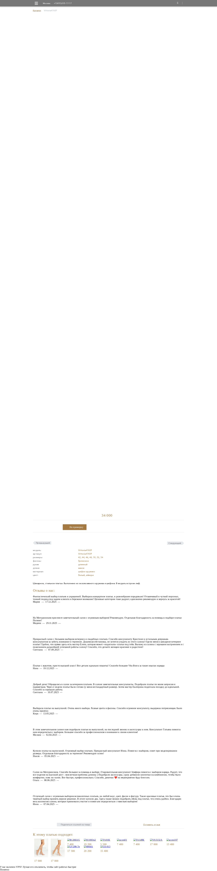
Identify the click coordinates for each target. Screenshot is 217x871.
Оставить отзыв (151, 824)
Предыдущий (43, 543)
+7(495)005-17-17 (63, 3)
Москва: (47, 3)
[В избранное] (47, 860)
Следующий (174, 543)
